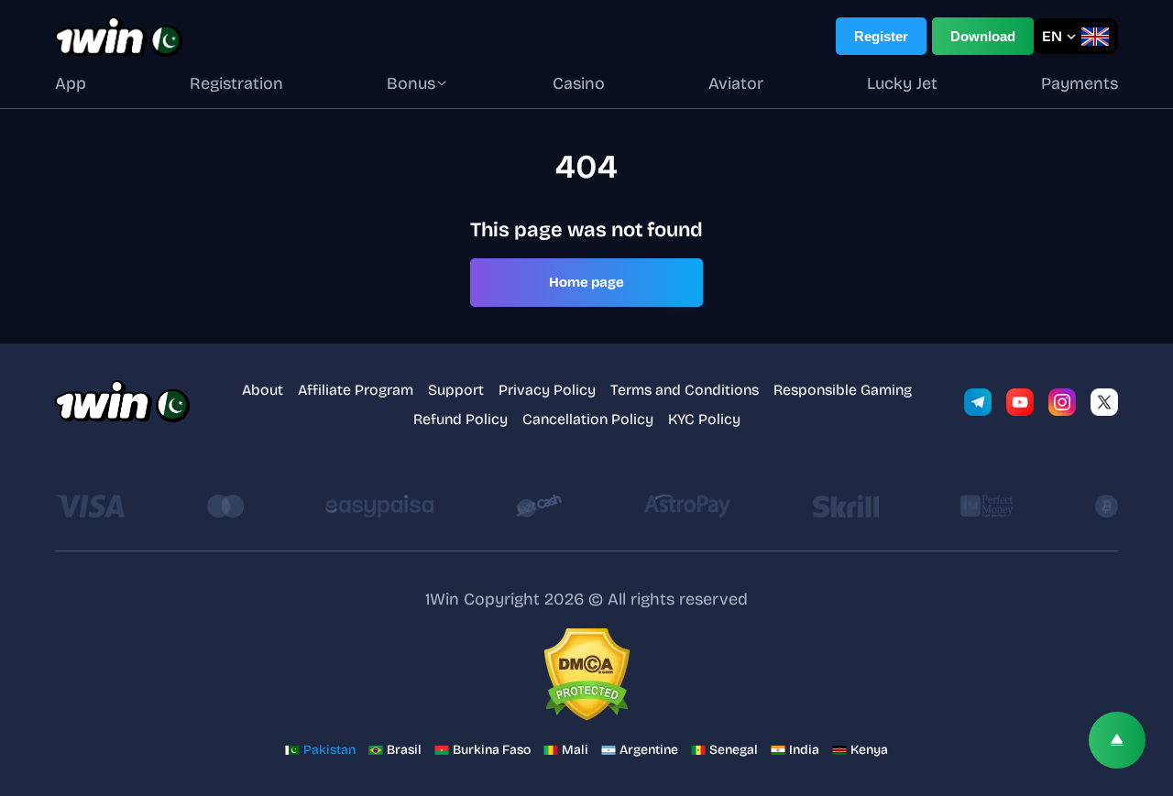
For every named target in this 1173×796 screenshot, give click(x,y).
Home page (586, 282)
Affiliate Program (355, 389)
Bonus (411, 83)
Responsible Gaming (842, 389)
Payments (1079, 83)
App (70, 83)
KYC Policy (704, 419)
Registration (236, 83)
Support (456, 389)
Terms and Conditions (684, 389)
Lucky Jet (902, 83)
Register (881, 36)
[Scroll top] (1117, 740)
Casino (579, 83)
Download (982, 36)
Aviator (735, 83)
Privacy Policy (547, 389)
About (262, 389)
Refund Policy (460, 419)
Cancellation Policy (587, 419)
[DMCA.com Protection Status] (586, 675)
